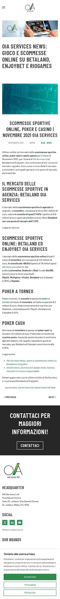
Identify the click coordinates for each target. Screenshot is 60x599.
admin (32, 142)
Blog (43, 142)
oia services (11, 387)
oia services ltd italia (45, 387)
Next (51, 397)
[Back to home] (30, 7)
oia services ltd (25, 387)
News (49, 142)
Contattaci (30, 445)
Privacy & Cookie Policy (12, 529)
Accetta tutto (30, 577)
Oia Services (39, 159)
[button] (3, 7)
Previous (11, 397)
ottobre (30, 217)
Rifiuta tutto (30, 592)
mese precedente (15, 266)
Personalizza (30, 585)
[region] (30, 574)
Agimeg (15, 227)
